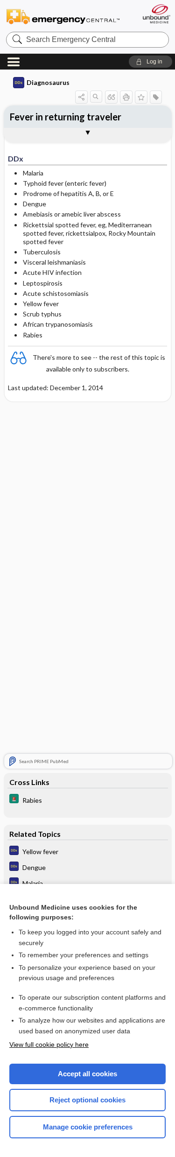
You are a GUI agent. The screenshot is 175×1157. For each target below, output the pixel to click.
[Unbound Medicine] (156, 13)
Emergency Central (63, 16)
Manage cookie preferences (88, 1127)
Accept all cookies (87, 1074)
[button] (150, 62)
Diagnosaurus (48, 82)
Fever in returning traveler (65, 116)
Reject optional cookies (87, 1100)
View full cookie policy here (49, 1044)
